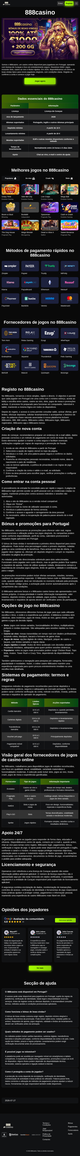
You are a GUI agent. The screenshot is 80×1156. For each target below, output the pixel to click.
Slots (68, 178)
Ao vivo (29, 178)
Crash (48, 178)
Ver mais (40, 968)
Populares (9, 178)
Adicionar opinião (65, 920)
